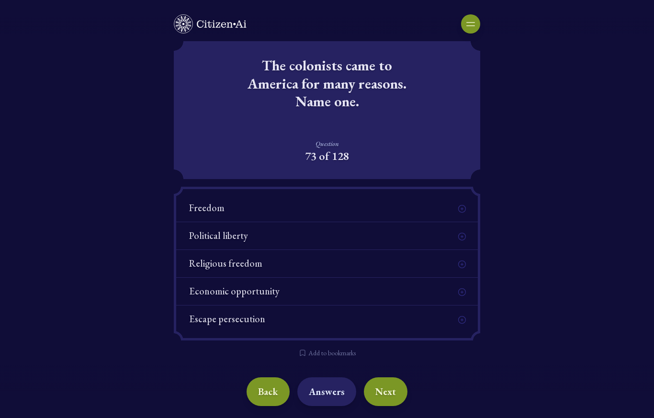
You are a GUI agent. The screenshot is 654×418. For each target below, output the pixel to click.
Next (385, 391)
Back (268, 391)
